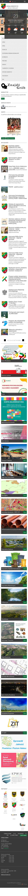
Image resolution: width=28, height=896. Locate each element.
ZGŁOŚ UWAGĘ (23, 835)
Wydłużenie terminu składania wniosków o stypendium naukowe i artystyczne (18, 269)
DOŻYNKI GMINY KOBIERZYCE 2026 (14, 146)
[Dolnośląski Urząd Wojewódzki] (5, 794)
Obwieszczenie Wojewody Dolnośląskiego (16, 290)
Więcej (2, 98)
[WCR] (22, 815)
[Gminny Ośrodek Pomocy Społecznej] (14, 805)
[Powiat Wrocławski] (22, 794)
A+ (15, 833)
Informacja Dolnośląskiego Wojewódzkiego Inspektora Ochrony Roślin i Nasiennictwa (18, 196)
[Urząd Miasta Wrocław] (5, 805)
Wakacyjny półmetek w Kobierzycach (15, 330)
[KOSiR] (14, 815)
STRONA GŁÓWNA (7, 833)
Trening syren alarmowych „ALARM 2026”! (16, 312)
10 (19, 340)
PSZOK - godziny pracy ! (16, 187)
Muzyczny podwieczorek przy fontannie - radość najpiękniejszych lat (17, 228)
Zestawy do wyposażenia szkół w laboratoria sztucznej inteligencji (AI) (17, 205)
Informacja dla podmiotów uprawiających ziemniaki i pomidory (16, 176)
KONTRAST (21, 833)
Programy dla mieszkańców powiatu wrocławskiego (17, 321)
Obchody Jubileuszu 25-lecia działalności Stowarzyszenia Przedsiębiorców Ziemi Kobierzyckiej (17, 221)
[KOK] (22, 805)
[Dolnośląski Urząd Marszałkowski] (14, 794)
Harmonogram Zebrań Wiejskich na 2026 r (15, 158)
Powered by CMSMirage (22, 884)
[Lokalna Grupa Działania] (22, 824)
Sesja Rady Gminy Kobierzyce (18, 166)
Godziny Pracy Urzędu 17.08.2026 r (15, 302)
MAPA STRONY (15, 835)
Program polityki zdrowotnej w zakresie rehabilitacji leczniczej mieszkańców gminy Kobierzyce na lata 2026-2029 (18, 278)
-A (13, 833)
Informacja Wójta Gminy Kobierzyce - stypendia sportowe (16, 254)
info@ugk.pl (6, 848)
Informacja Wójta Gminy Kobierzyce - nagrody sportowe (16, 237)
